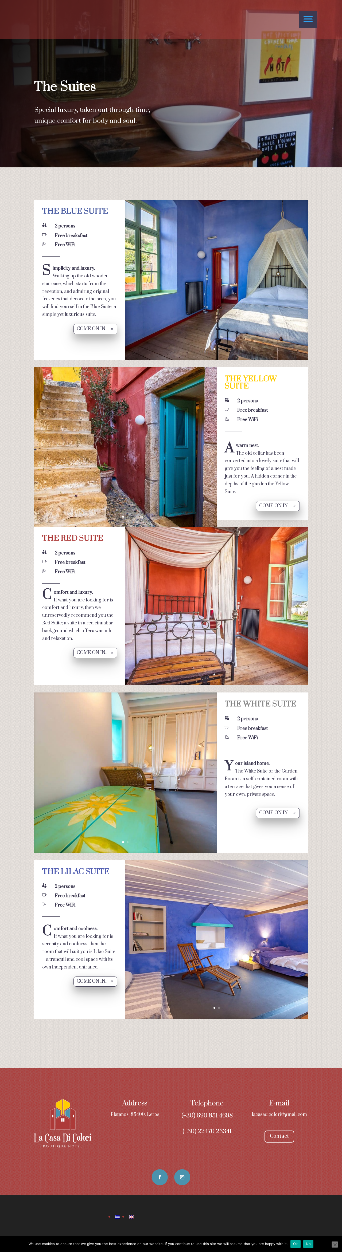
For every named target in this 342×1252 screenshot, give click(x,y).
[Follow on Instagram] (182, 1177)
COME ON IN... (92, 329)
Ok (295, 1244)
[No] (335, 1244)
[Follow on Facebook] (160, 1177)
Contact (279, 1136)
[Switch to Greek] (117, 1217)
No (308, 1244)
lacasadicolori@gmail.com (279, 1114)
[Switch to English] (131, 1217)
